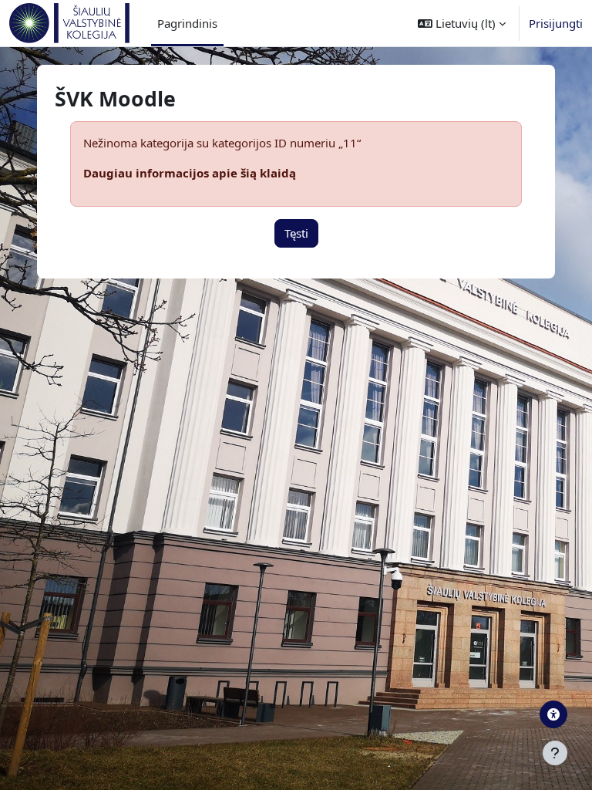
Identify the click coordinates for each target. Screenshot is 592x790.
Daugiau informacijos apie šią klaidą (189, 173)
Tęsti (296, 233)
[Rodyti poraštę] (555, 753)
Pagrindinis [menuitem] (187, 23)
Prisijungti (556, 23)
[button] (462, 23)
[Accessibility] (553, 714)
